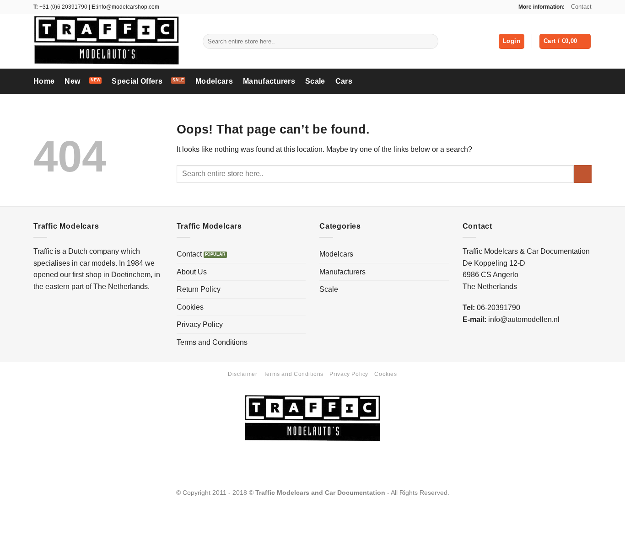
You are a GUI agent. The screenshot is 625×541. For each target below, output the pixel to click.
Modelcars (214, 81)
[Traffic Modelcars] (111, 41)
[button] (511, 41)
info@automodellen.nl (524, 319)
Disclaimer (242, 374)
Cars (343, 81)
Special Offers (137, 81)
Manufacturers (269, 81)
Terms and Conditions (212, 342)
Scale (315, 81)
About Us (192, 272)
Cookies (190, 307)
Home (43, 81)
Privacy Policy (200, 324)
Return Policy (199, 289)
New (72, 81)
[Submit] (429, 41)
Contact (581, 6)
